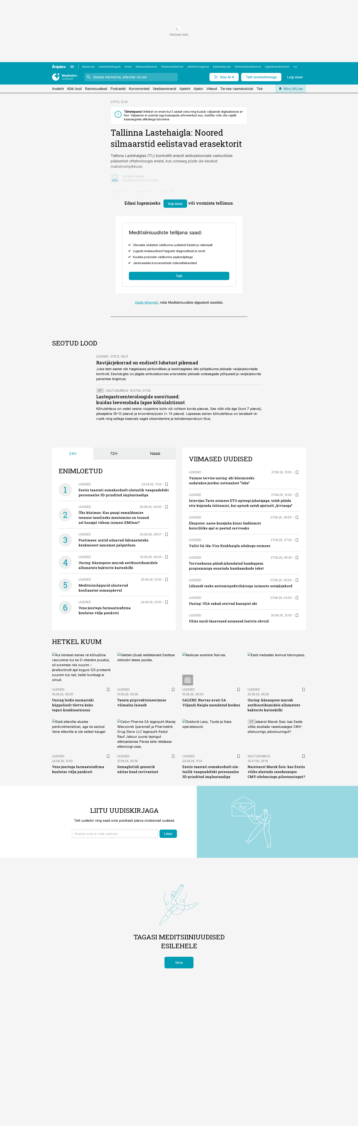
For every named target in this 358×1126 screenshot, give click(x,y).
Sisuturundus (117, 390)
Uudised (102, 356)
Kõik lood (74, 89)
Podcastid (118, 89)
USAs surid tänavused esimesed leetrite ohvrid (229, 621)
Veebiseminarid (164, 89)
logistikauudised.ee (277, 66)
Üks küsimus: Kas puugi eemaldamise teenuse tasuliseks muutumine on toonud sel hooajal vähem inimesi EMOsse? (114, 517)
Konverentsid (139, 89)
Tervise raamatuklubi (236, 89)
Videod (211, 89)
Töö (259, 89)
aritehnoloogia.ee (198, 66)
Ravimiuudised (96, 89)
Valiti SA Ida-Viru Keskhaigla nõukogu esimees (229, 546)
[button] (115, 834)
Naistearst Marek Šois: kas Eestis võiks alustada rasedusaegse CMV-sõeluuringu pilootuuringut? (276, 772)
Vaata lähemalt (146, 302)
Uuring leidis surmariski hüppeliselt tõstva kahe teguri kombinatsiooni (73, 705)
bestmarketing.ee (110, 66)
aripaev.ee (88, 66)
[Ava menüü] (72, 67)
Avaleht (58, 89)
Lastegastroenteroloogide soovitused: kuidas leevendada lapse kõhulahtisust (140, 399)
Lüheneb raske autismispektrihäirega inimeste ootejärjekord (240, 586)
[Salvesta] (166, 484)
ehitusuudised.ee (146, 66)
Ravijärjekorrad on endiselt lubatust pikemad (147, 363)
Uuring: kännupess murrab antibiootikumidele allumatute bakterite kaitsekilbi (274, 705)
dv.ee (128, 66)
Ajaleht (184, 89)
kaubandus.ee (222, 66)
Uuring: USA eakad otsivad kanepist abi (223, 603)
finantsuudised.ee (172, 66)
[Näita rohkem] (295, 67)
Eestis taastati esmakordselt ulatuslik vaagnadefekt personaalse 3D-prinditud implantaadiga (210, 772)
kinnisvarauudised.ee (248, 66)
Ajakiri (198, 89)
